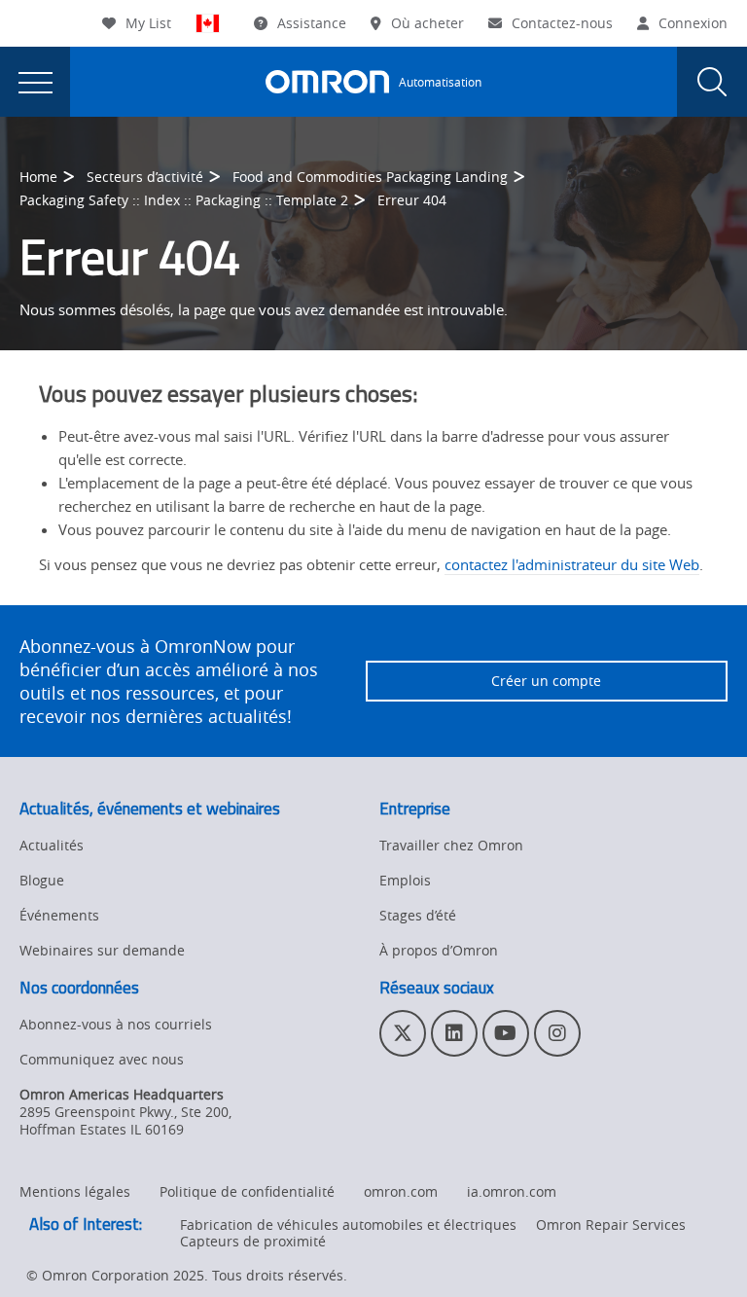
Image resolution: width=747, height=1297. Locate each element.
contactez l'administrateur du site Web (572, 564)
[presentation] (35, 82)
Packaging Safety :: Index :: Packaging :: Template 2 (183, 200)
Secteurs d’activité (145, 176)
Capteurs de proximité (253, 1241)
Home (38, 176)
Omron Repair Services (611, 1224)
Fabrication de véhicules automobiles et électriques (348, 1224)
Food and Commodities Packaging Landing (370, 176)
